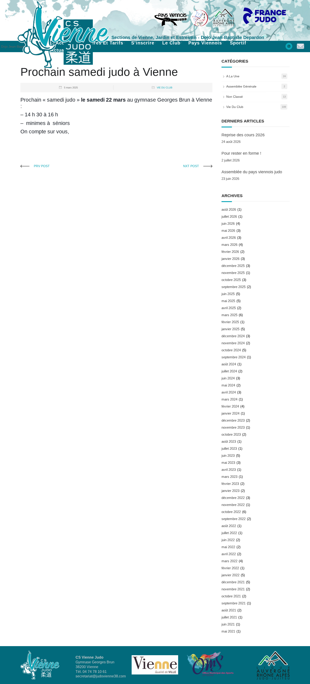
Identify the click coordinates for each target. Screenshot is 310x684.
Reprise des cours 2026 (243, 135)
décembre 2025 (233, 266)
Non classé (234, 96)
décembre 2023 (233, 420)
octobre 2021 (231, 596)
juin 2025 (228, 294)
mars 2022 (229, 561)
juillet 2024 (229, 371)
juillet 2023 (229, 448)
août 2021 (228, 610)
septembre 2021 (233, 603)
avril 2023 (228, 469)
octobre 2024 (231, 350)
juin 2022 (228, 540)
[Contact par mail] (300, 47)
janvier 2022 (230, 575)
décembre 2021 (233, 582)
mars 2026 (229, 245)
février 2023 (230, 484)
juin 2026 (228, 223)
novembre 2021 (233, 589)
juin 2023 (228, 455)
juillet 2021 (229, 617)
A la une (232, 76)
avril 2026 (228, 237)
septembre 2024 (233, 357)
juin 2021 (228, 624)
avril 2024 (228, 392)
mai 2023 (228, 462)
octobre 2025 (231, 280)
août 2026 (228, 209)
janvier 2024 (230, 413)
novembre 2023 (233, 427)
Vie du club (164, 87)
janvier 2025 (230, 329)
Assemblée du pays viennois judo (251, 172)
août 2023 (228, 441)
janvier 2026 (230, 259)
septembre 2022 (233, 519)
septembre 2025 (233, 287)
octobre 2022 (231, 512)
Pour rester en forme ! (241, 153)
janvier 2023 (230, 491)
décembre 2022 (233, 498)
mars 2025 (229, 315)
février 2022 (230, 568)
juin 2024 (228, 378)
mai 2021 (228, 631)
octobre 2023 (231, 434)
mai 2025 (228, 301)
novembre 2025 (233, 273)
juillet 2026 (229, 216)
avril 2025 (228, 308)
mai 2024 (228, 385)
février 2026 (230, 252)
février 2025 (230, 322)
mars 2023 (229, 477)
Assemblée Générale (241, 86)
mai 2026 (228, 230)
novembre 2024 (233, 343)
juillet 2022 (229, 533)
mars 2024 (229, 399)
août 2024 (228, 364)
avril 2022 (228, 554)
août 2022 (228, 526)
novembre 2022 (233, 505)
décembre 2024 (233, 336)
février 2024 (230, 406)
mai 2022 (228, 547)
